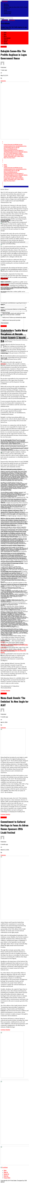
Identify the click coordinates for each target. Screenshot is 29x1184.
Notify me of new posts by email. (11, 320)
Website (3, 310)
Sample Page (7, 13)
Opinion (5, 42)
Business (6, 43)
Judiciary (6, 40)
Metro (5, 36)
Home (5, 10)
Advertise (6, 5)
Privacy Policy (7, 11)
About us (6, 4)
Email (2, 307)
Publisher (3, 81)
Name (3, 304)
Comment (4, 292)
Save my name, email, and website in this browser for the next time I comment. (13, 314)
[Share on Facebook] (16, 141)
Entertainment (7, 38)
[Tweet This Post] (16, 143)
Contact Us (7, 8)
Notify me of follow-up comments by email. (14, 317)
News (5, 34)
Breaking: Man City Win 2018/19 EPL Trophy (16, 7)
